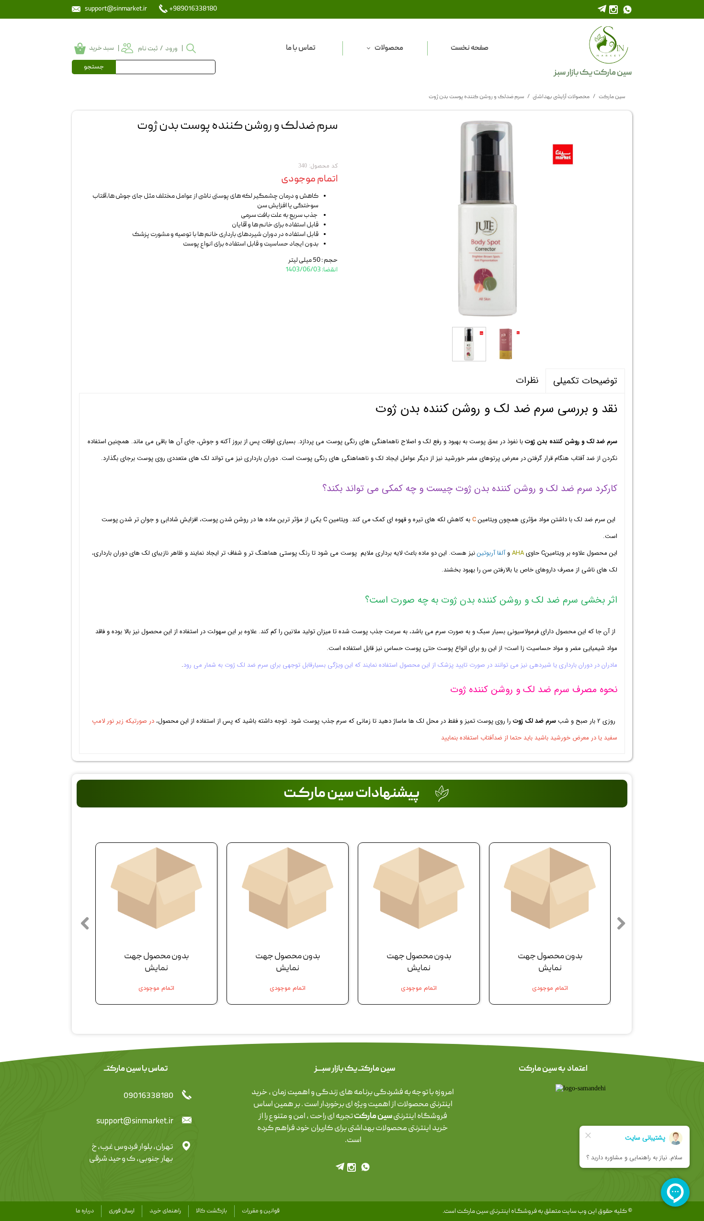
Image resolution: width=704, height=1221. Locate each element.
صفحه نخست (469, 48)
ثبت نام (148, 49)
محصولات (389, 48)
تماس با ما (301, 48)
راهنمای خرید (165, 1211)
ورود (171, 49)
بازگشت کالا (211, 1211)
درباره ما (85, 1211)
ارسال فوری (122, 1211)
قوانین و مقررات (261, 1211)
